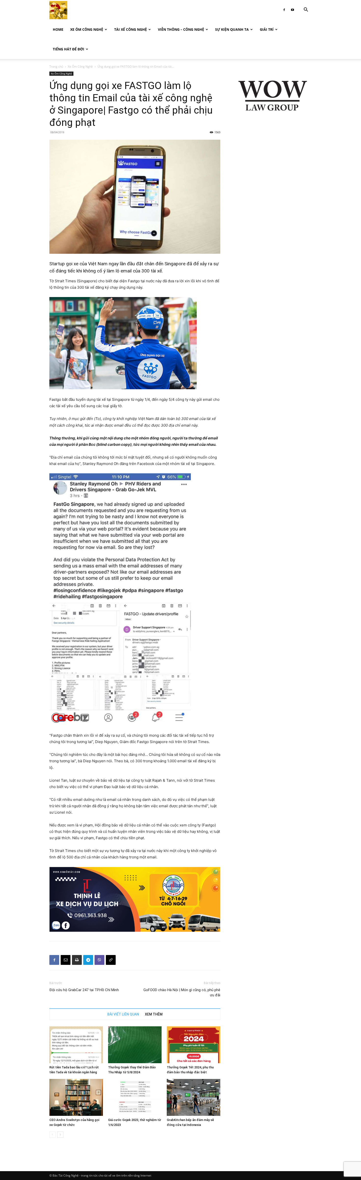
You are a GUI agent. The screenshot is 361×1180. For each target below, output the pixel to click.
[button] (306, 10)
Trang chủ (56, 66)
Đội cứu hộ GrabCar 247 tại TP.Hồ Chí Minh (84, 990)
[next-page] (60, 1135)
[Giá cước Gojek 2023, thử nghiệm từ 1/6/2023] (135, 1097)
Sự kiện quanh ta (232, 29)
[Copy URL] (111, 960)
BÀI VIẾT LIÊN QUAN (123, 1014)
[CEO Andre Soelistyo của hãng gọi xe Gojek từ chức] (76, 1097)
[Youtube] (292, 10)
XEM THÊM (154, 1014)
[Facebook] (284, 10)
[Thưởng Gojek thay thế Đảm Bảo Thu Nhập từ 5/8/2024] (135, 1044)
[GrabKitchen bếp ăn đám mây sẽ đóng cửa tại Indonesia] (193, 1097)
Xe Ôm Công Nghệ (86, 29)
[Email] (65, 960)
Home (58, 29)
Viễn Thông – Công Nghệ (181, 29)
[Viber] (99, 960)
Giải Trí (267, 29)
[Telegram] (88, 960)
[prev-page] (52, 1135)
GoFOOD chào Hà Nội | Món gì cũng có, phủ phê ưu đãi (181, 992)
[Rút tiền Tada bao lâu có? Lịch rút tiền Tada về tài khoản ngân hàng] (76, 1044)
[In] (77, 960)
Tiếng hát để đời (68, 49)
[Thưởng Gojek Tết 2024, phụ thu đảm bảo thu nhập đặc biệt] (193, 1044)
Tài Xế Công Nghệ (130, 29)
